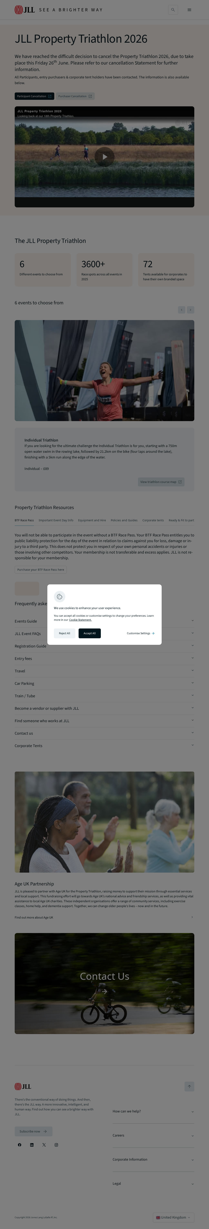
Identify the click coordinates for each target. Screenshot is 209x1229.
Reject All (64, 633)
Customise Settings (141, 633)
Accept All (90, 633)
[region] (104, 614)
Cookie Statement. (80, 620)
